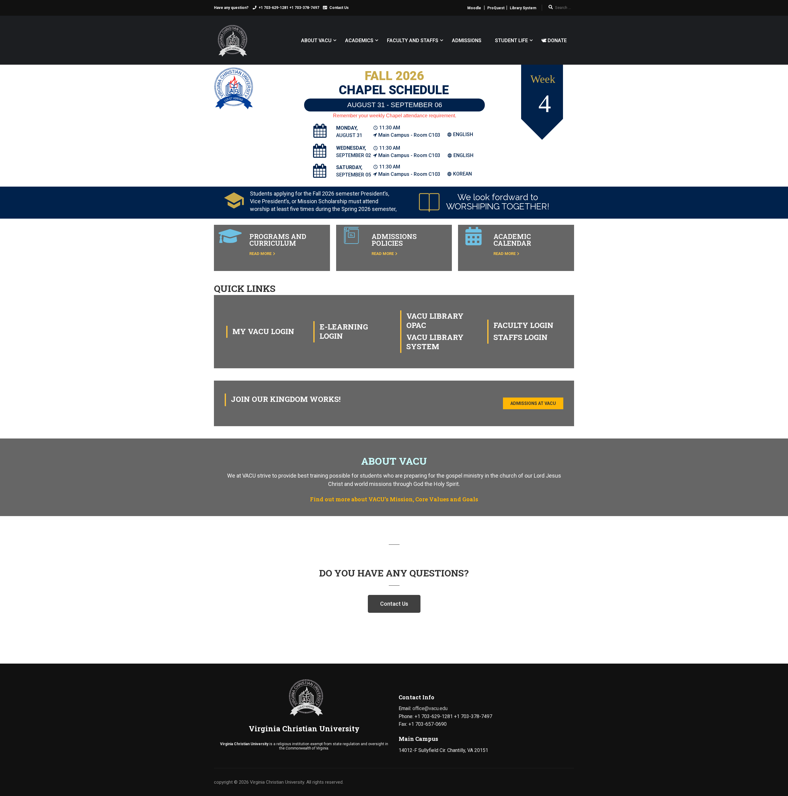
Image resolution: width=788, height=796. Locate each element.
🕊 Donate (554, 40)
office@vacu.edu (430, 708)
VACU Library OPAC (435, 320)
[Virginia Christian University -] (231, 43)
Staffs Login (520, 337)
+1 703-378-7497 (304, 8)
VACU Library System (435, 341)
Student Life (511, 40)
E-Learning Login (344, 331)
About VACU (316, 40)
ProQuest (496, 8)
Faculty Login (523, 325)
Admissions (466, 40)
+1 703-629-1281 (273, 8)
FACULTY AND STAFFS (412, 40)
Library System (523, 8)
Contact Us (339, 8)
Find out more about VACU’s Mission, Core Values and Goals (394, 499)
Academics (359, 40)
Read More (260, 253)
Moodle (474, 8)
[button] (533, 403)
